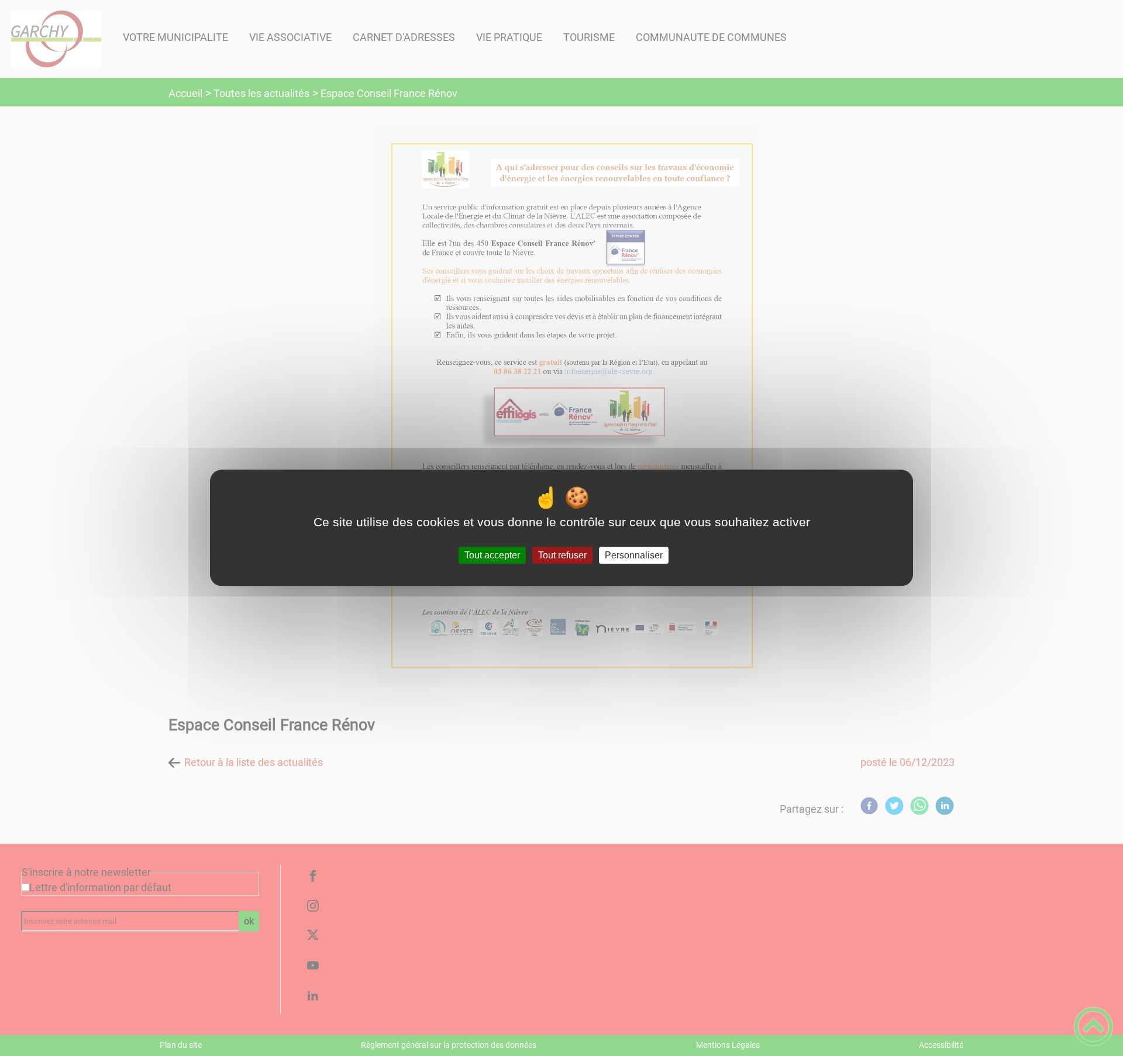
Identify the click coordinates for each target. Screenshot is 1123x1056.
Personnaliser (634, 555)
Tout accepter (492, 555)
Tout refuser (562, 555)
